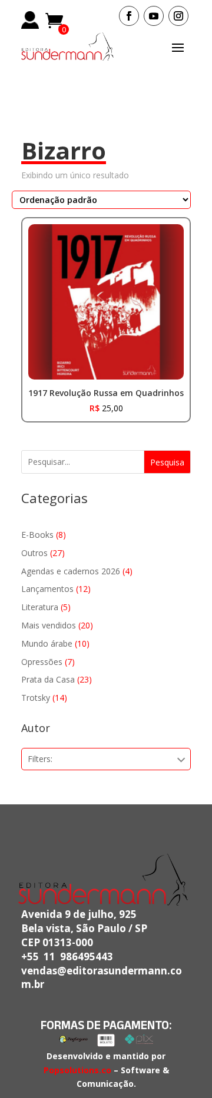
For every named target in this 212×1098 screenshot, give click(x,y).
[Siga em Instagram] (178, 16)
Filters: (40, 758)
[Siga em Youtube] (154, 16)
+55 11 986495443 (67, 956)
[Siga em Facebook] (129, 16)
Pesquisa (167, 462)
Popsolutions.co (77, 1070)
